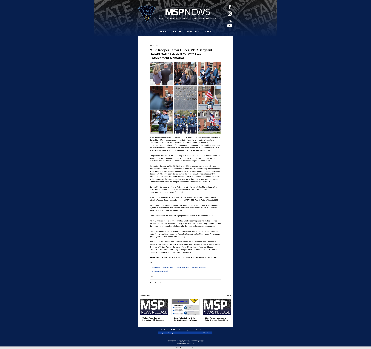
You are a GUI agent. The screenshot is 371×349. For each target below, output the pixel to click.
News (152, 276)
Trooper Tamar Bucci (182, 267)
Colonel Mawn (155, 267)
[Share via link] (160, 283)
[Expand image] (161, 73)
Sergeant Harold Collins (199, 267)
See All (229, 295)
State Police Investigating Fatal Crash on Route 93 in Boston (216, 319)
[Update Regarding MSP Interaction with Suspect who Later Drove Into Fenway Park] (154, 307)
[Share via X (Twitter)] (155, 283)
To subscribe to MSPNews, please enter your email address (180, 330)
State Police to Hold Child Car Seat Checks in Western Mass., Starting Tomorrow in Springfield (185, 319)
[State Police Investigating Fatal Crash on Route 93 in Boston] (217, 307)
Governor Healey (168, 267)
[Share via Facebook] (151, 283)
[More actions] (220, 45)
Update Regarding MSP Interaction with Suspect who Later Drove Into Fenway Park (152, 319)
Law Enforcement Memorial (159, 271)
